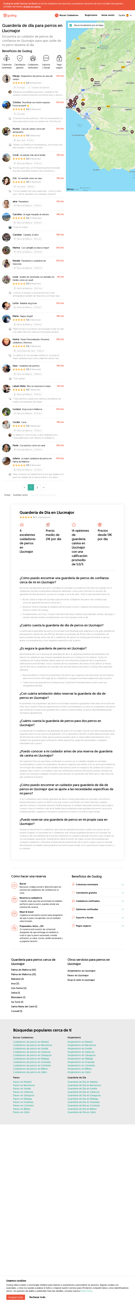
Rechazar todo (37, 1297)
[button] (98, 885)
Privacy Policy (86, 1291)
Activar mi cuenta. (32, 6)
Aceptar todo (15, 1297)
